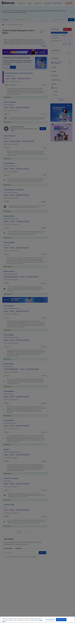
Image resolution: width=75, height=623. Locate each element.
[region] (37, 619)
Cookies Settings (50, 619)
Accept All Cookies (61, 619)
